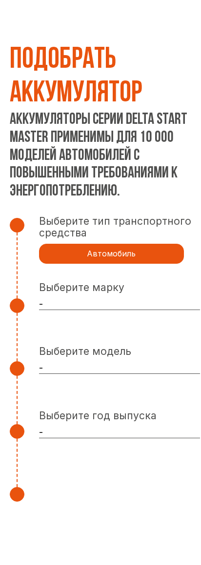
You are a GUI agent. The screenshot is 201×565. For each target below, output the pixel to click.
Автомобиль (111, 253)
